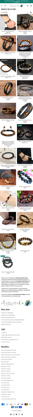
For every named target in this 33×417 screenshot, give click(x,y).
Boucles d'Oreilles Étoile (8, 399)
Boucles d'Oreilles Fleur (8, 352)
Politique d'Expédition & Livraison (11, 322)
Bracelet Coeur (6, 366)
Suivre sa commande (7, 312)
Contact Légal (5, 342)
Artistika (18, 410)
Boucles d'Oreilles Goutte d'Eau (10, 354)
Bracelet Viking (6, 378)
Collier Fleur (5, 387)
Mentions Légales (6, 337)
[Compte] (27, 5)
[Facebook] (11, 414)
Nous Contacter (6, 324)
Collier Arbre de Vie (7, 380)
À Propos (4, 332)
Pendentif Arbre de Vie (7, 392)
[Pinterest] (22, 414)
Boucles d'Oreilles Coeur (8, 350)
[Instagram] (14, 414)
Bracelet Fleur (5, 368)
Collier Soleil (5, 396)
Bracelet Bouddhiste (7, 364)
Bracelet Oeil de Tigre (7, 373)
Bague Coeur (5, 362)
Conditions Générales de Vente (10, 335)
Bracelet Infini (5, 371)
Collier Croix (5, 382)
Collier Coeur (5, 385)
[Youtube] (16, 414)
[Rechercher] (5, 5)
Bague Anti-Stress (6, 359)
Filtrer (5, 12)
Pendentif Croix (6, 394)
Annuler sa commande (7, 315)
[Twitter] (19, 414)
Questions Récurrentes (8, 317)
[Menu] (2, 6)
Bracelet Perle (5, 375)
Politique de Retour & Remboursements (12, 320)
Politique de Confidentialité (9, 339)
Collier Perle (5, 389)
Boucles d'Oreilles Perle (8, 357)
